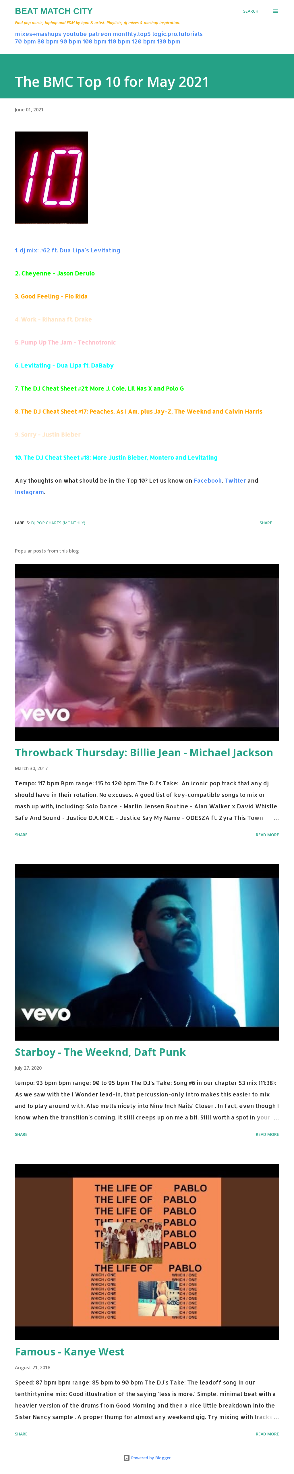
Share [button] (266, 522)
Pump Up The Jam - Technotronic (68, 342)
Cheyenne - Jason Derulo (58, 273)
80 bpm (48, 41)
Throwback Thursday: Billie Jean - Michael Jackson (144, 752)
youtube (75, 33)
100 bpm (95, 41)
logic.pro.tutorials (177, 33)
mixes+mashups (38, 33)
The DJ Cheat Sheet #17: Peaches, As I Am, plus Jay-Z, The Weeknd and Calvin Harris (141, 411)
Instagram (29, 492)
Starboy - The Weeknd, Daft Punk (100, 1052)
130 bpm (168, 41)
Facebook (208, 480)
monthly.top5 (132, 33)
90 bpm (70, 41)
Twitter (235, 480)
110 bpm (119, 41)
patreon (99, 33)
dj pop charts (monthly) (58, 522)
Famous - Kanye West (70, 1351)
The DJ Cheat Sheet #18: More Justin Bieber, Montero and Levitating (121, 457)
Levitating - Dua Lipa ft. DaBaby (67, 365)
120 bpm (144, 41)
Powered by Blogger (150, 1457)
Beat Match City (54, 11)
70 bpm (25, 41)
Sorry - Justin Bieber (51, 434)
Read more (267, 834)
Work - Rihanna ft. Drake (56, 319)
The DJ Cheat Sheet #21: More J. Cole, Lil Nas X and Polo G (102, 388)
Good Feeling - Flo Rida (54, 296)
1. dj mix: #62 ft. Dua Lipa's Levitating (67, 250)
